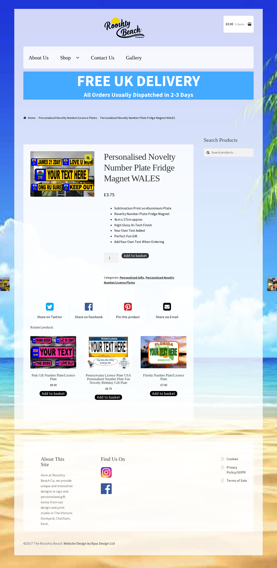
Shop (65, 58)
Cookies (232, 459)
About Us (38, 58)
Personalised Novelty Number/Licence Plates (68, 118)
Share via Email (167, 317)
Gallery (134, 58)
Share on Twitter (49, 317)
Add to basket (135, 255)
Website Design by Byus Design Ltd (89, 543)
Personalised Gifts (132, 277)
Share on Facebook (89, 317)
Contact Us (102, 58)
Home (31, 118)
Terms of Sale (237, 480)
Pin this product (128, 317)
